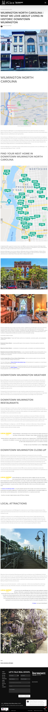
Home (3, 671)
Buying (3, 675)
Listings (4, 673)
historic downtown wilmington (7, 663)
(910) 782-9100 (35, 681)
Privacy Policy (30, 710)
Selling (3, 677)
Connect (4, 686)
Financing (4, 678)
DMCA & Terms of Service (38, 710)
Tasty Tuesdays (44, 444)
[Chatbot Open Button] (45, 709)
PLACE (19, 703)
